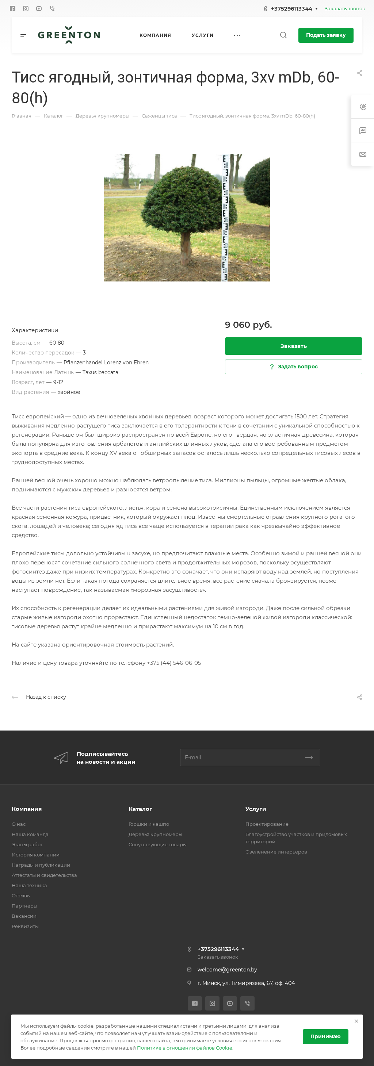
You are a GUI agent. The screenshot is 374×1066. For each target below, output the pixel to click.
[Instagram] (25, 8)
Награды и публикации (41, 865)
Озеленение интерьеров (276, 852)
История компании (36, 855)
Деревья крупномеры (155, 834)
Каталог (140, 808)
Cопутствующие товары (158, 844)
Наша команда (30, 834)
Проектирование (267, 824)
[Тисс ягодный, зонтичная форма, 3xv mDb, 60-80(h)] (187, 217)
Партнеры (24, 906)
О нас (19, 824)
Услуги (255, 808)
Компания (27, 808)
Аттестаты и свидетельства (44, 875)
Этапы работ (27, 844)
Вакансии (24, 916)
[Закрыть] (356, 1021)
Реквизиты (25, 926)
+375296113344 (291, 8)
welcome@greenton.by (227, 969)
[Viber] (52, 8)
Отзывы (21, 895)
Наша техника (29, 885)
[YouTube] (38, 8)
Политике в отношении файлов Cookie (184, 1048)
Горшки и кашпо (149, 824)
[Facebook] (12, 8)
